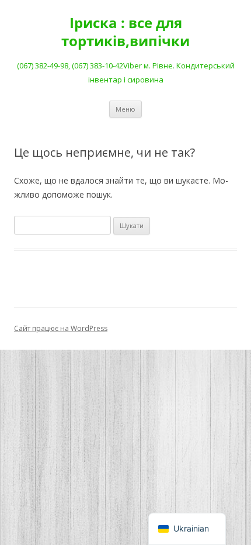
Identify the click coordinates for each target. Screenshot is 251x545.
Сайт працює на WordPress (60, 328)
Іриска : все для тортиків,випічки (125, 32)
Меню (125, 109)
